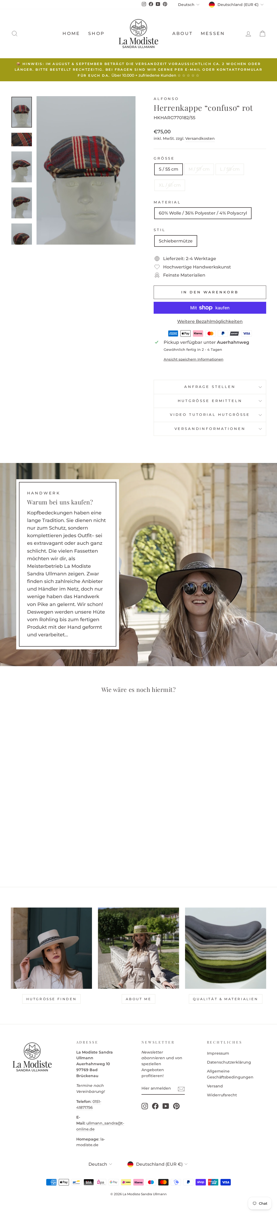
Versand (215, 1086)
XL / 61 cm (170, 185)
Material (167, 202)
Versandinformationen (210, 429)
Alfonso (166, 99)
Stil (159, 230)
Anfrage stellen (210, 387)
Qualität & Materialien (225, 999)
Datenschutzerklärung (229, 1062)
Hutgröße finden (51, 999)
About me (138, 999)
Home (71, 33)
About (182, 33)
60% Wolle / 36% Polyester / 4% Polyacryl (203, 213)
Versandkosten (200, 138)
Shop (96, 33)
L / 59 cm (230, 169)
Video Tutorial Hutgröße (210, 415)
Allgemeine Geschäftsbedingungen (230, 1074)
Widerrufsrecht (222, 1095)
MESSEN (213, 33)
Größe (164, 158)
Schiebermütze (176, 241)
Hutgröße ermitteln (210, 401)
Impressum (218, 1053)
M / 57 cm (199, 169)
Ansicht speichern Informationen (193, 359)
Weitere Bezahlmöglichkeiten (210, 321)
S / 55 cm (168, 169)
